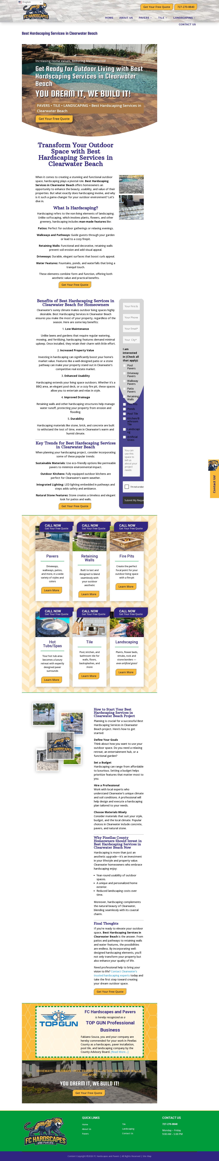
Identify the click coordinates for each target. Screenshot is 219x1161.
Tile (161, 18)
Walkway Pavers (132, 382)
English (26, 2)
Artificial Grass (132, 438)
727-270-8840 (185, 7)
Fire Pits (132, 404)
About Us (126, 18)
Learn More (51, 590)
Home (109, 18)
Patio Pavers (131, 390)
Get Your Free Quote (156, 7)
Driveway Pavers (133, 375)
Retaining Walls (133, 398)
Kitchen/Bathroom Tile (133, 421)
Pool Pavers (131, 367)
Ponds (131, 408)
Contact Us (187, 24)
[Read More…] (119, 1052)
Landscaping (183, 18)
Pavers (144, 18)
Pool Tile (132, 413)
